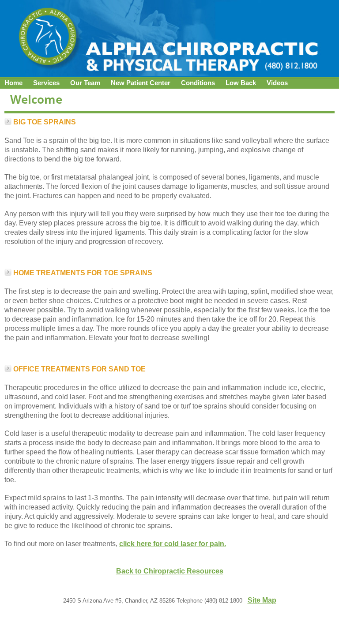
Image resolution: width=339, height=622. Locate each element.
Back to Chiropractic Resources (169, 571)
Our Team (85, 82)
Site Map (262, 600)
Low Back (241, 82)
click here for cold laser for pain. (172, 543)
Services (46, 82)
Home (13, 82)
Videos (277, 82)
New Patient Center (140, 82)
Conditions (198, 82)
